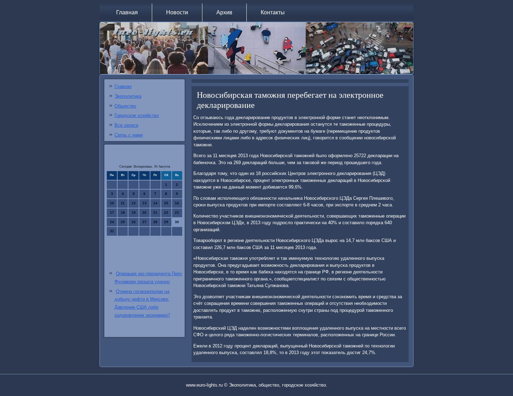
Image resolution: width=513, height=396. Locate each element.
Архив (224, 12)
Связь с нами (128, 135)
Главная (127, 12)
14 (155, 203)
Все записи (126, 125)
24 (112, 222)
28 (155, 222)
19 (134, 212)
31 (112, 231)
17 (112, 212)
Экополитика (127, 96)
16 (177, 203)
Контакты (273, 12)
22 (166, 212)
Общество (125, 106)
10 (112, 203)
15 (166, 203)
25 (123, 222)
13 (144, 203)
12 (134, 203)
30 (177, 222)
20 (144, 212)
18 (123, 212)
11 (123, 203)
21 (155, 212)
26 (134, 222)
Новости (177, 12)
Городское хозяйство (136, 115)
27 (144, 222)
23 (177, 212)
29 (166, 222)
